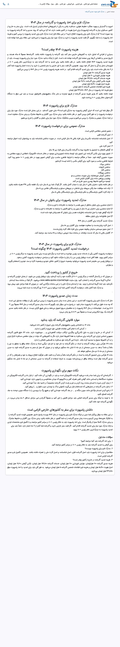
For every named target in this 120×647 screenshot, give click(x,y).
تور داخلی (87, 4)
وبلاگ (47, 4)
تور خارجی (79, 4)
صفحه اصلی (94, 4)
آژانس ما (42, 4)
